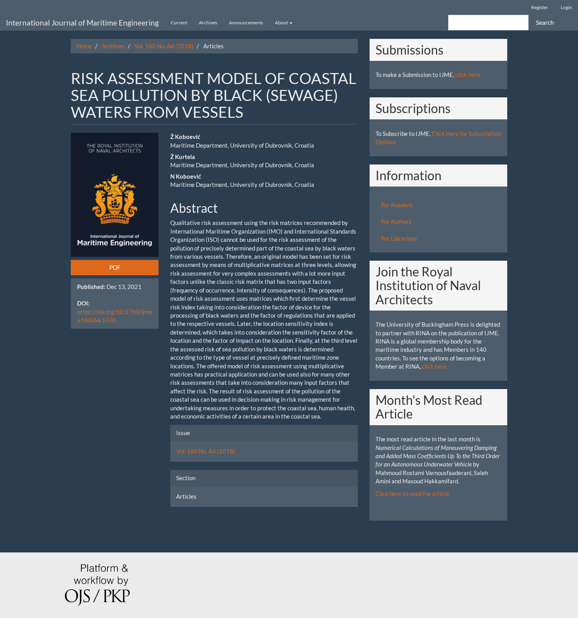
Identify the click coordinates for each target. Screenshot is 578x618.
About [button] (282, 23)
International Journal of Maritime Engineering (82, 22)
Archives (208, 23)
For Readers (396, 204)
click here (467, 74)
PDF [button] (114, 267)
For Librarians (399, 238)
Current (179, 23)
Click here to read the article (412, 493)
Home (84, 45)
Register (539, 7)
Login (566, 7)
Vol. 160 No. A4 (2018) (163, 45)
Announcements (246, 23)
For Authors (396, 221)
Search (545, 22)
